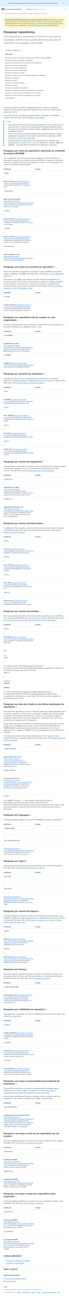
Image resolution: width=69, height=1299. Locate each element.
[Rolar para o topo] (65, 1295)
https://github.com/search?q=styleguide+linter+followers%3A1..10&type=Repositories (19, 510)
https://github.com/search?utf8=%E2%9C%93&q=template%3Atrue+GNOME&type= (18, 1163)
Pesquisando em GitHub (25, 13)
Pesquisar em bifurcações (36, 117)
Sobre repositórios (15, 1016)
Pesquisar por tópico (14, 861)
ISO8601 (6, 726)
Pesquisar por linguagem (17, 815)
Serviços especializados (49, 1292)
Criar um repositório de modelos (31, 1143)
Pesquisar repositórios (40, 13)
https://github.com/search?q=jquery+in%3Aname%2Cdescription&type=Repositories (19, 202)
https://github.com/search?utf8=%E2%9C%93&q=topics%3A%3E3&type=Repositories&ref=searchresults (18, 958)
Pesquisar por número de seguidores (23, 461)
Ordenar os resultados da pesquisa (18, 1260)
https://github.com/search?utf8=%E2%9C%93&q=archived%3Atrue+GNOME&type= (19, 1223)
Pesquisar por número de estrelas (21, 611)
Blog (58, 1292)
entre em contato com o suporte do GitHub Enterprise (42, 25)
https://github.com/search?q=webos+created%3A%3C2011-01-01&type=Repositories (14, 760)
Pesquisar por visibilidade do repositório (24, 1009)
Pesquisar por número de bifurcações (23, 523)
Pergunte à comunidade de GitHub (15, 1278)
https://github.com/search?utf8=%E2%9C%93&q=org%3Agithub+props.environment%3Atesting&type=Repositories (19, 1118)
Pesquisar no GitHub (10, 13)
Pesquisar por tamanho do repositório (23, 373)
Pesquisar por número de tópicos (21, 911)
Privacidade (26, 1292)
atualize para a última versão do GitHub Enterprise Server (46, 23)
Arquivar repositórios (36, 1203)
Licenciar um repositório (42, 978)
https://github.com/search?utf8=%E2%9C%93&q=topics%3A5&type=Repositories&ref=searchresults (18, 940)
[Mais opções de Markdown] (21, 50)
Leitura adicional (12, 1256)
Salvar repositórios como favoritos (15, 620)
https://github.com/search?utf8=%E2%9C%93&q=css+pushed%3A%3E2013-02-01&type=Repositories (18, 782)
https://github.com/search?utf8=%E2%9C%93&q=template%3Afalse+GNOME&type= (18, 1183)
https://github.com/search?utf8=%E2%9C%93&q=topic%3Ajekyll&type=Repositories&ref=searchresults (19, 898)
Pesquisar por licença (15, 969)
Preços (38, 1292)
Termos (19, 1292)
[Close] (63, 3)
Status (33, 1292)
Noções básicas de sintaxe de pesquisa (21, 138)
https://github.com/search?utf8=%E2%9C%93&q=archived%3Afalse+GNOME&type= (19, 1243)
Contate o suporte (10, 1281)
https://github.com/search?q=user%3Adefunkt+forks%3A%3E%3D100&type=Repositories (18, 347)
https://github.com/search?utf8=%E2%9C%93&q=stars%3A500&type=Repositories (19, 638)
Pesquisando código (25, 288)
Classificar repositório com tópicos (32, 868)
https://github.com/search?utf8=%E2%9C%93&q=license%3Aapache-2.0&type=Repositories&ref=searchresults (18, 996)
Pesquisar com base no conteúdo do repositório (29, 267)
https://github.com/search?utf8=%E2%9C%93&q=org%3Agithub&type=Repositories (19, 365)
